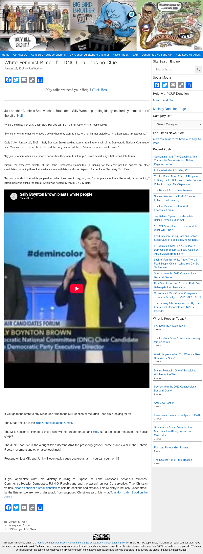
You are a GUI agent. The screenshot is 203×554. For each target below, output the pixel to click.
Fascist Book (120, 54)
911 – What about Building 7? (171, 170)
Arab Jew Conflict (164, 402)
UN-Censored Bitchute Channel (89, 54)
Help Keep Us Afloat (188, 54)
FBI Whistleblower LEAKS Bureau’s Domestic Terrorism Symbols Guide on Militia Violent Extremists (176, 249)
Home (5, 54)
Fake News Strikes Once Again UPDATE (177, 415)
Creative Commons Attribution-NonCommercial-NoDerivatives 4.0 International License (82, 542)
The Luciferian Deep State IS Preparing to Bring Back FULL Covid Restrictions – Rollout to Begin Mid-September (177, 180)
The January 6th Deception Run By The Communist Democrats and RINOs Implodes (176, 307)
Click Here (100, 90)
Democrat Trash (18, 521)
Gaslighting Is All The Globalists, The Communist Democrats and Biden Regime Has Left (175, 160)
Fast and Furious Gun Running (171, 447)
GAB (135, 54)
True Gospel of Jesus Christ (54, 422)
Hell (20, 115)
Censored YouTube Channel (48, 54)
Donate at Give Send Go (157, 54)
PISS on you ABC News (22, 529)
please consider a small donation (35, 488)
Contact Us (20, 54)
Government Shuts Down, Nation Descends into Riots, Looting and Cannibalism (173, 431)
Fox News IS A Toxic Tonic (169, 325)
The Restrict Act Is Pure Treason (173, 190)
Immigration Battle (19, 525)
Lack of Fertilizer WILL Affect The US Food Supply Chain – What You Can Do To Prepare (176, 263)
